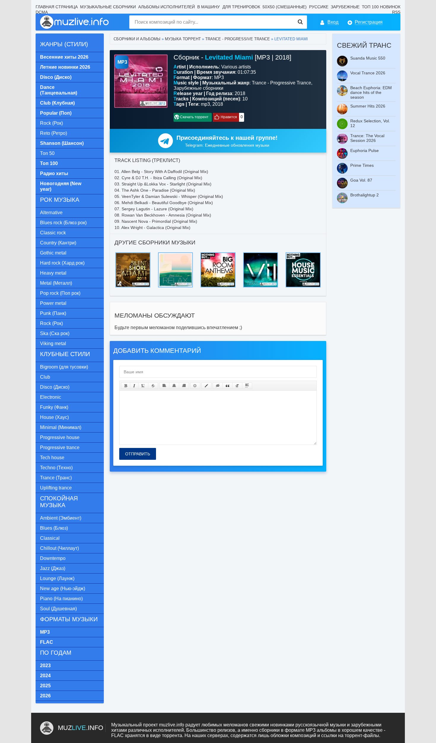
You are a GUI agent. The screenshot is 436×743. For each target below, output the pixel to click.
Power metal (53, 303)
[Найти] (300, 22)
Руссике (318, 6)
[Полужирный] (125, 385)
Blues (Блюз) (54, 528)
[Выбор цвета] (206, 385)
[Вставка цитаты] (227, 385)
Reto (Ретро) (53, 133)
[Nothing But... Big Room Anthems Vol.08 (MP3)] (218, 254)
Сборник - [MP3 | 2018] (232, 57)
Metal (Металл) (56, 283)
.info (80, 727)
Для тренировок (241, 6)
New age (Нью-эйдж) (62, 588)
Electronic (50, 397)
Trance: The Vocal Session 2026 (367, 138)
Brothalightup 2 (364, 195)
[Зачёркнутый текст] (153, 385)
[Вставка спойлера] (247, 385)
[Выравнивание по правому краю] (184, 385)
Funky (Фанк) (54, 407)
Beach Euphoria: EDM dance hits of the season (371, 92)
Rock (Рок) (51, 123)
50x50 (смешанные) (284, 6)
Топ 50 (47, 153)
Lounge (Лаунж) (57, 578)
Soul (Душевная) (58, 608)
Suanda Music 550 (367, 58)
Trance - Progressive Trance (237, 39)
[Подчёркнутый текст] (143, 385)
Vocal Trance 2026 (367, 73)
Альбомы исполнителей (166, 6)
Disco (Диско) (54, 387)
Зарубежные (345, 6)
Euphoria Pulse (364, 150)
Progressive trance (59, 447)
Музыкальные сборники (108, 6)
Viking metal (53, 343)
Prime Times (362, 165)
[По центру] (174, 385)
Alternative (51, 212)
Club (45, 376)
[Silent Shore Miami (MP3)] (132, 254)
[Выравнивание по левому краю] (164, 385)
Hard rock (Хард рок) (62, 262)
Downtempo (53, 558)
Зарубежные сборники (198, 88)
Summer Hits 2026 (367, 106)
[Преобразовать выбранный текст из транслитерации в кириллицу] (237, 385)
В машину (208, 6)
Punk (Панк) (53, 313)
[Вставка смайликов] (195, 385)
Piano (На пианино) (61, 598)
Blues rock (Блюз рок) (63, 222)
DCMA (42, 12)
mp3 (205, 104)
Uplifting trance (56, 487)
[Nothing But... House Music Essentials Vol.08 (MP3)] (303, 254)
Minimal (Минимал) (60, 427)
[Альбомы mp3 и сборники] (74, 22)
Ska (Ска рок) (54, 333)
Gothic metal (53, 252)
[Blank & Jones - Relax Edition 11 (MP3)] (175, 254)
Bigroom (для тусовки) (64, 366)
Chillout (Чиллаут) (59, 548)
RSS (396, 12)
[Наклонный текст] (134, 385)
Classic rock (53, 232)
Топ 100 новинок (381, 6)
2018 (217, 104)
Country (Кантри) (58, 242)
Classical (50, 538)
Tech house (52, 457)
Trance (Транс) (56, 477)
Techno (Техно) (56, 467)
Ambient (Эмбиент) (60, 518)
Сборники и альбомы (137, 39)
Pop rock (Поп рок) (60, 293)
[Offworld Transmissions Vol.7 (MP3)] (260, 254)
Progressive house (59, 437)
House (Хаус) (54, 417)
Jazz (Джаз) (52, 568)
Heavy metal (53, 273)
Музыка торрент (183, 39)
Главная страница (57, 6)
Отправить (137, 453)
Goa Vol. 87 (361, 180)
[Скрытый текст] (218, 385)
